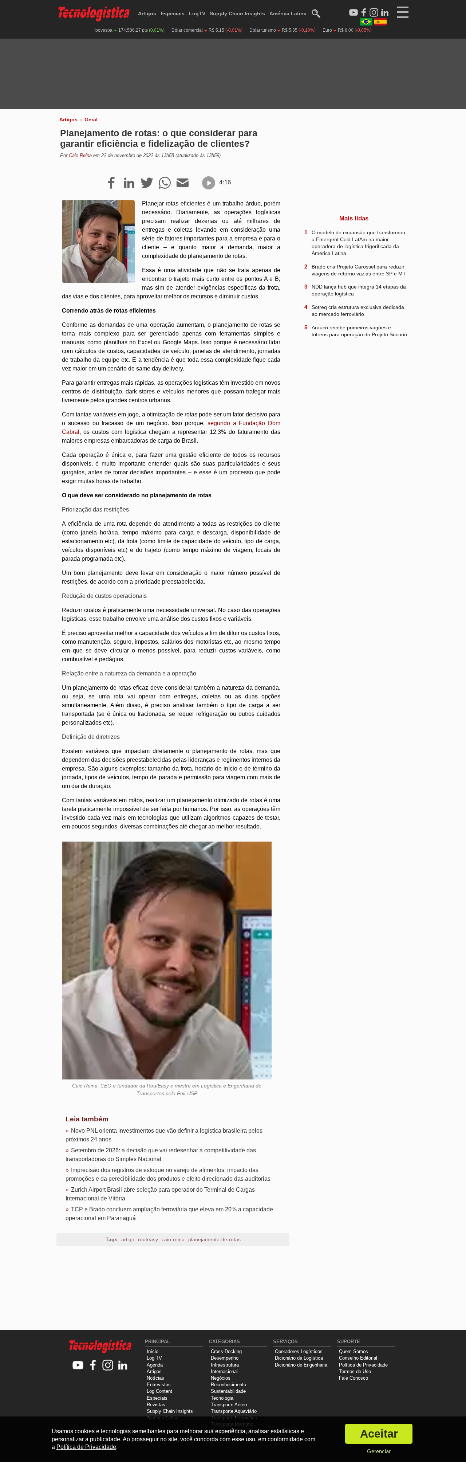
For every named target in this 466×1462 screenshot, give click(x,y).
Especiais (173, 13)
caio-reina (173, 1239)
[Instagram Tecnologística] (374, 12)
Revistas (156, 1404)
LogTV (197, 13)
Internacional (224, 1371)
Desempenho (224, 1358)
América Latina (288, 13)
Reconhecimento (228, 1384)
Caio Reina (80, 155)
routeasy (148, 1239)
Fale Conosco (353, 1378)
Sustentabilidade (228, 1391)
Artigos (147, 13)
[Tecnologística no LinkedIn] (122, 1366)
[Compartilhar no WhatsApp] (164, 183)
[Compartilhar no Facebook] (111, 183)
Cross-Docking (226, 1351)
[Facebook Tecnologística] (363, 12)
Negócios (220, 1378)
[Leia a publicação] (208, 182)
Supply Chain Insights (237, 13)
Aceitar (379, 1433)
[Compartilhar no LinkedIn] (129, 183)
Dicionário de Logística (299, 1358)
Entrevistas (159, 1384)
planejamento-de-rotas (214, 1239)
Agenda (155, 1365)
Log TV (154, 1358)
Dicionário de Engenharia (301, 1365)
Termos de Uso (355, 1371)
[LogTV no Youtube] (78, 1366)
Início (152, 1351)
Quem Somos (353, 1351)
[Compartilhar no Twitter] (147, 183)
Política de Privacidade (363, 1365)
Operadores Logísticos (299, 1351)
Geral (91, 119)
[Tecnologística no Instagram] (108, 1366)
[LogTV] (353, 12)
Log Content (159, 1391)
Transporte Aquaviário (234, 1411)
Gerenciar (379, 1451)
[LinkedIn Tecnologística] (384, 12)
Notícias (155, 1378)
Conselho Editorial (358, 1358)
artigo (127, 1239)
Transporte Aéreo (229, 1404)
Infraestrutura (225, 1365)
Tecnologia (222, 1398)
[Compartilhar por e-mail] (182, 183)
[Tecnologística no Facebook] (93, 1366)
